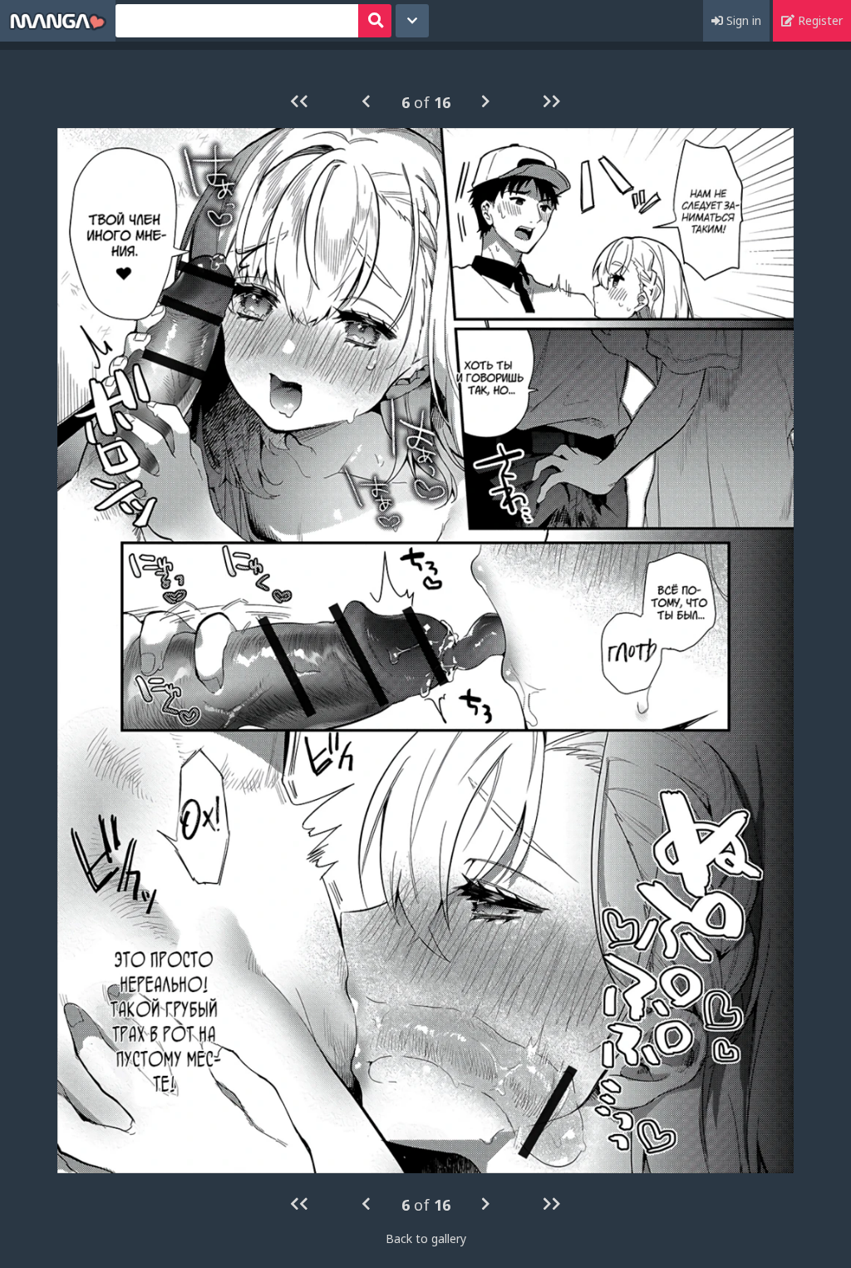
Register (818, 20)
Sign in (742, 20)
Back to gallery (426, 1238)
